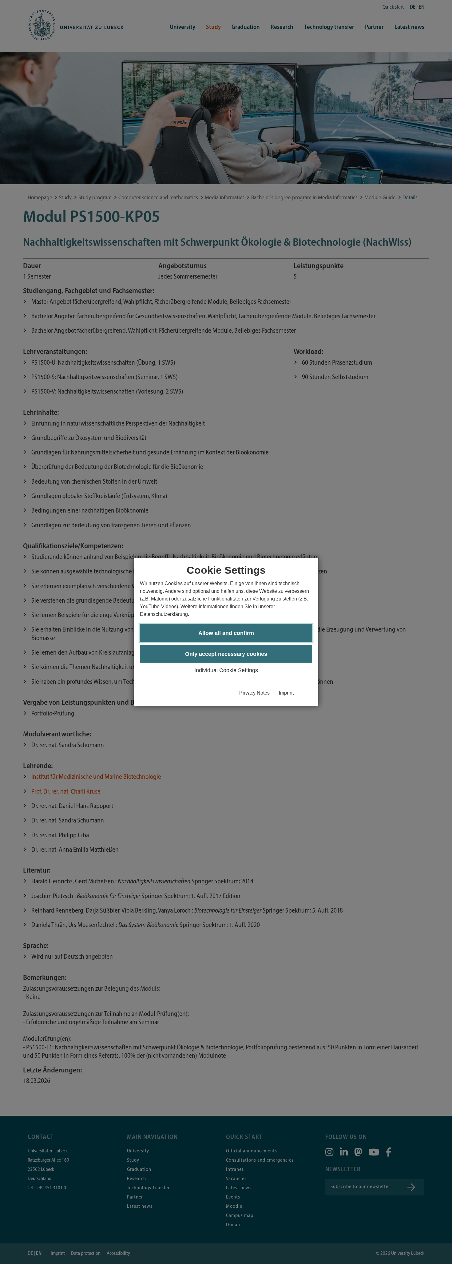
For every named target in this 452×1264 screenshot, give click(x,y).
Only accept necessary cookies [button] (226, 654)
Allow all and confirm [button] (226, 633)
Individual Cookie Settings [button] (226, 670)
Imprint (286, 692)
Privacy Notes (254, 692)
